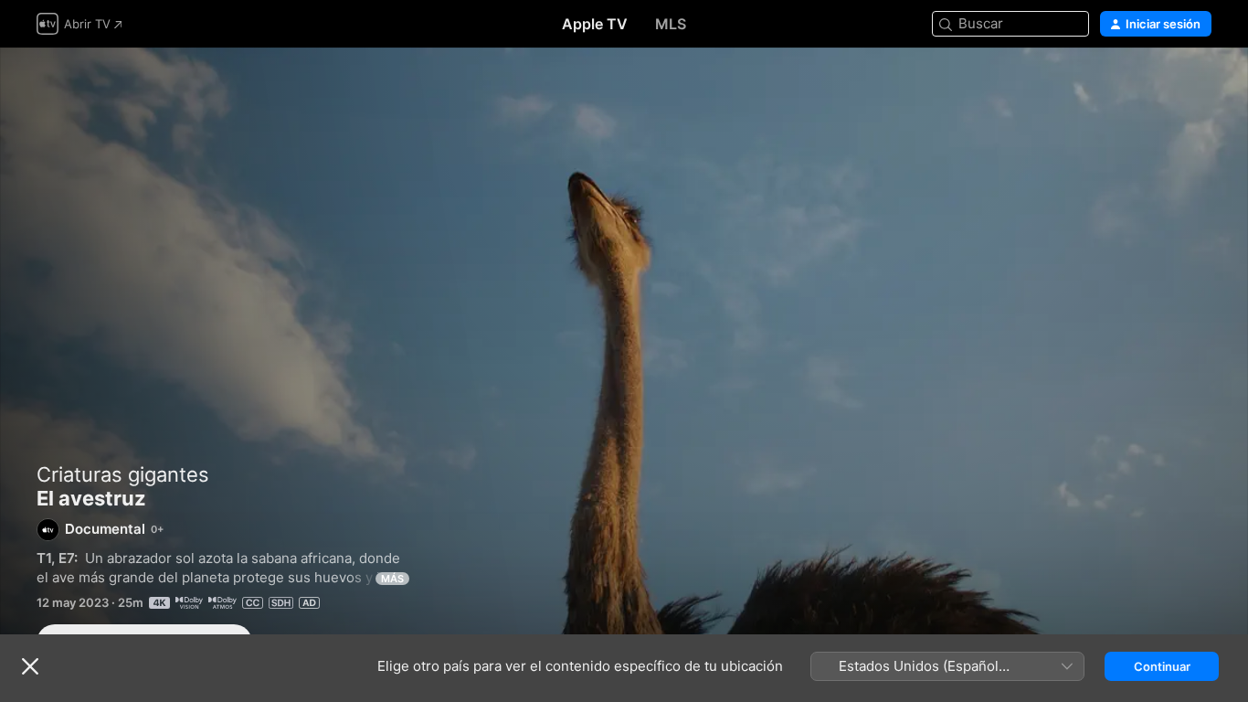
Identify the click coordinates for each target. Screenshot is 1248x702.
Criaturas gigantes (123, 474)
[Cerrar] (30, 666)
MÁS (392, 578)
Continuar (1162, 666)
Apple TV (595, 24)
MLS (670, 24)
